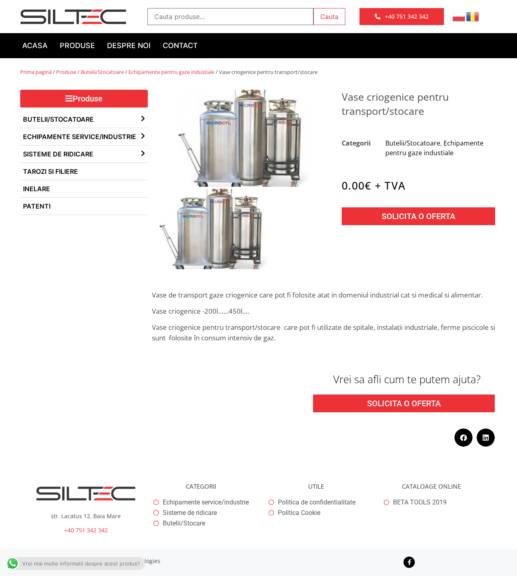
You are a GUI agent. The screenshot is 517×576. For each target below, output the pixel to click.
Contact (180, 45)
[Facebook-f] (409, 562)
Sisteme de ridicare (58, 154)
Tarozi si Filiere (50, 171)
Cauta (329, 17)
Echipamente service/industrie (79, 137)
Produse (77, 45)
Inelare (36, 189)
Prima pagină (36, 72)
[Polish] (459, 16)
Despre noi (129, 45)
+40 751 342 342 (86, 530)
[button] (463, 437)
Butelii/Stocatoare (102, 72)
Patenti (36, 206)
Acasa (35, 45)
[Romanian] (473, 16)
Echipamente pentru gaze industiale (171, 72)
